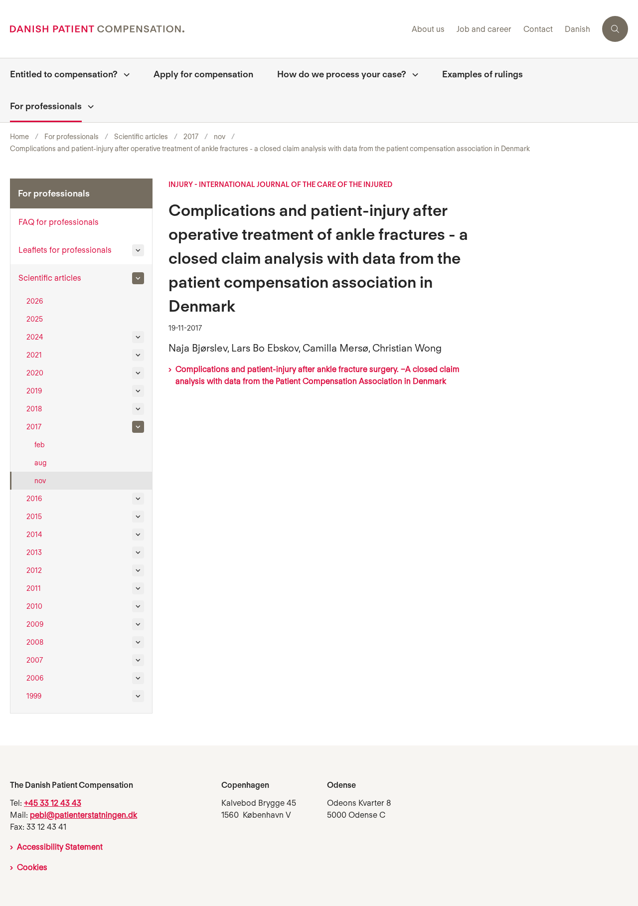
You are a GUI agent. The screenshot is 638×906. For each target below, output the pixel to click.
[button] (138, 250)
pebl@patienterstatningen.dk (83, 815)
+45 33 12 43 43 (52, 803)
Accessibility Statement (60, 847)
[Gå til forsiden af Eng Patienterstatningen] (208, 28)
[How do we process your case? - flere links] (412, 74)
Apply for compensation (203, 74)
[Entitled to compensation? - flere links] (124, 74)
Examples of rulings (482, 74)
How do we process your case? (341, 74)
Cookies (32, 867)
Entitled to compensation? (64, 74)
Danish (577, 29)
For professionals (46, 106)
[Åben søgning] (615, 29)
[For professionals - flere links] (88, 106)
